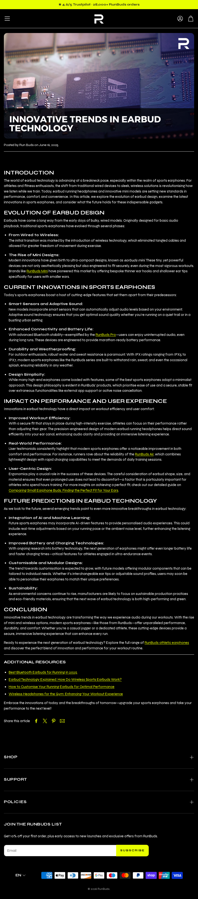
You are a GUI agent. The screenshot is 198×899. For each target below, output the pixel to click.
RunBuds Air (144, 454)
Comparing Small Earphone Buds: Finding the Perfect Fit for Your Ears (63, 490)
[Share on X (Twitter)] (44, 721)
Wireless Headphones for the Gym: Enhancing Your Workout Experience (66, 694)
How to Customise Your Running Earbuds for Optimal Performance (61, 687)
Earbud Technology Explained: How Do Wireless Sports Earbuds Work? (65, 679)
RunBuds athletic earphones (167, 642)
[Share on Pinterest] (53, 721)
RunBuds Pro (106, 335)
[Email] (62, 721)
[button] (7, 18)
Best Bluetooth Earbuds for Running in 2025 (43, 672)
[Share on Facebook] (36, 721)
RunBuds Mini (37, 271)
